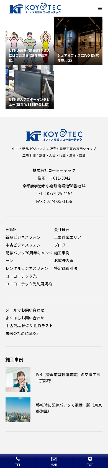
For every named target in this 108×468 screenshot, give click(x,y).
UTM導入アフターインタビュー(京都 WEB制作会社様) (29, 102)
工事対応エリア (67, 237)
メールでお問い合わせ (25, 310)
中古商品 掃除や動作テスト (29, 325)
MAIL (54, 464)
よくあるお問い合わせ (25, 317)
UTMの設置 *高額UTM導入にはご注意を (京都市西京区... (29, 55)
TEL (18, 464)
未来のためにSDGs (22, 333)
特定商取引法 (65, 268)
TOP (90, 464)
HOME (11, 229)
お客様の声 (63, 260)
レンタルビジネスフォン (27, 268)
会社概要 (62, 229)
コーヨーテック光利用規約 (29, 283)
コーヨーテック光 (21, 276)
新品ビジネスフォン (23, 237)
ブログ (60, 245)
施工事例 (62, 252)
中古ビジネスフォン (23, 245)
